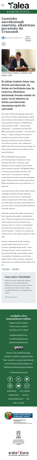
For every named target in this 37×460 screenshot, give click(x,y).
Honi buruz (11, 391)
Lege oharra (25, 391)
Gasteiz (15, 269)
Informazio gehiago (11, 297)
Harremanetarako (15, 399)
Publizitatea (14, 395)
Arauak (25, 395)
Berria (6, 38)
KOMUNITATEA (18, 11)
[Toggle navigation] (3, 5)
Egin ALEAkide (18, 403)
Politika (6, 269)
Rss (28, 399)
